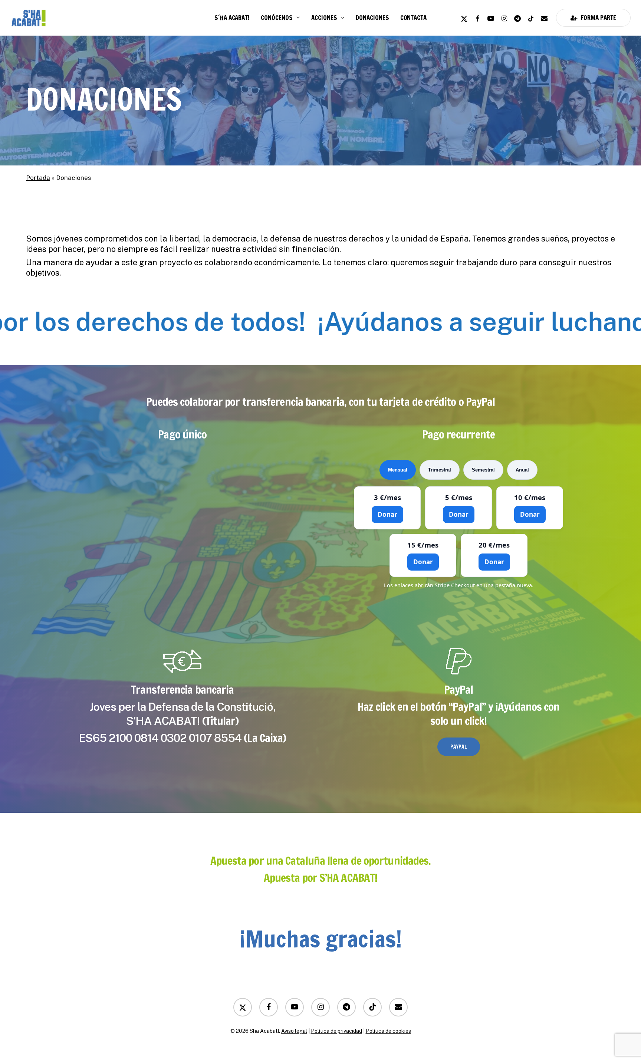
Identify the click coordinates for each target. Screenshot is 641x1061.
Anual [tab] (522, 470)
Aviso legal (294, 1031)
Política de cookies (388, 1031)
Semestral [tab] (483, 470)
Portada (38, 177)
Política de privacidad (336, 1031)
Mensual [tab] (397, 470)
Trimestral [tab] (439, 470)
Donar (387, 514)
